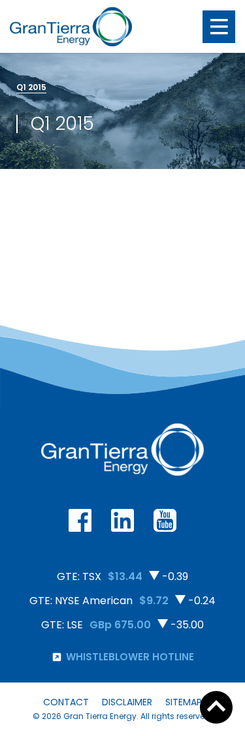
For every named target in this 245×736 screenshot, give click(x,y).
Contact (66, 702)
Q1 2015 (31, 87)
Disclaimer (127, 702)
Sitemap (183, 702)
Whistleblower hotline (130, 657)
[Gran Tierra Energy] (71, 26)
